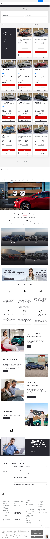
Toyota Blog (28, 520)
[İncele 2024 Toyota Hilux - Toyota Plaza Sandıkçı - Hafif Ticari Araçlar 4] (40, 32)
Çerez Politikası (40, 504)
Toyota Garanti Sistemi (17, 516)
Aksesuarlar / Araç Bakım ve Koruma (17, 513)
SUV (26, 518)
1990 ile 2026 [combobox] (28, 15)
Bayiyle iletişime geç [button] (24, 54)
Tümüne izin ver (37, 536)
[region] (25, 533)
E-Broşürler (4, 515)
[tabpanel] (30, 477)
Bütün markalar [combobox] (29, 20)
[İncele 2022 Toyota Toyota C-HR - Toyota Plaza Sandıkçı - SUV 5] (24, 129)
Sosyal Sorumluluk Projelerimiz (29, 505)
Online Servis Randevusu (18, 505)
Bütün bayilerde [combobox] (6, 20)
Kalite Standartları (41, 522)
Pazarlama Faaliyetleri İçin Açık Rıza (42, 524)
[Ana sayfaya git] (1, 3)
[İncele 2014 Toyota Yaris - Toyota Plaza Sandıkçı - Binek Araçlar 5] (24, 32)
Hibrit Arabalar (28, 513)
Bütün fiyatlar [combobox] (5, 15)
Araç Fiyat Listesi (6, 501)
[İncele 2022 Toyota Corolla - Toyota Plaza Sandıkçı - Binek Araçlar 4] (8, 64)
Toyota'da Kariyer (29, 502)
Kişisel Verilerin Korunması (40, 507)
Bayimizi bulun (28, 433)
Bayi (3, 17)
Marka (26, 17)
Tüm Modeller (5, 523)
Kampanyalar (4, 503)
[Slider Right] (31, 32)
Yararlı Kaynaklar (17, 519)
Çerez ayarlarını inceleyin (36, 530)
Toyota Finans (16, 507)
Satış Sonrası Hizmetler (18, 501)
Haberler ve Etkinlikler (30, 509)
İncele (25, 52)
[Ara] (45, 3)
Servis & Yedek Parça (18, 521)
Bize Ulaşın (28, 507)
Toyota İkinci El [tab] (6, 471)
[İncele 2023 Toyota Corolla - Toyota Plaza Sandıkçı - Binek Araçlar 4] (24, 64)
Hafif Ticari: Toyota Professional (29, 516)
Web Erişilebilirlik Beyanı (42, 527)
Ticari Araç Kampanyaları (6, 505)
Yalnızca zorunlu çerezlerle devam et (37, 534)
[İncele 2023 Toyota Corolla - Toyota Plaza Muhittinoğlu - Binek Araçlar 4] (24, 97)
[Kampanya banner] (24, 274)
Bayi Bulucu (5, 510)
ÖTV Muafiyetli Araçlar (30, 511)
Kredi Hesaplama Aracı (18, 509)
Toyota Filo (4, 517)
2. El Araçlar (16, 503)
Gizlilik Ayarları (20, 537)
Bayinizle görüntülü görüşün (15, 433)
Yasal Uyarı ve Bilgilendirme (40, 502)
